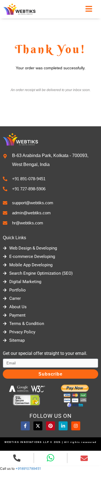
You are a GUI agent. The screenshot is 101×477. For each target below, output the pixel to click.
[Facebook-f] (25, 425)
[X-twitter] (37, 425)
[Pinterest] (50, 425)
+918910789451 (28, 468)
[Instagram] (75, 425)
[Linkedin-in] (63, 425)
